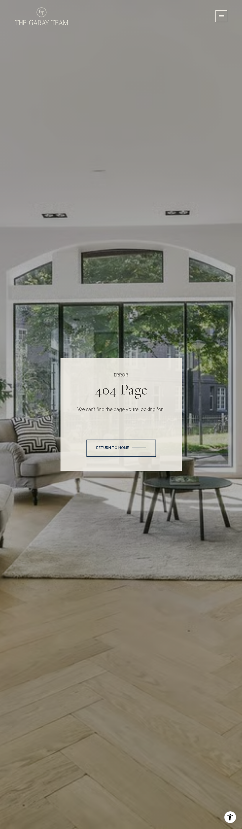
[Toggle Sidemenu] (221, 16)
